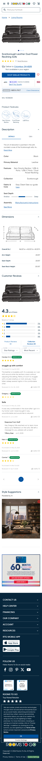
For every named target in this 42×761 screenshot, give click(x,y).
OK (21, 736)
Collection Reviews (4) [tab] (31, 343)
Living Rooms (16, 17)
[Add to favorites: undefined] (38, 75)
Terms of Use (20, 757)
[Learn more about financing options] (21, 583)
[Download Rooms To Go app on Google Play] (11, 649)
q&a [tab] (30, 136)
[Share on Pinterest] (39, 502)
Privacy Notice (8, 757)
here (17, 187)
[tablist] (21, 136)
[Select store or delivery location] (8, 4)
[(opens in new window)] (5, 669)
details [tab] (11, 136)
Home (4, 17)
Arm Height (6, 255)
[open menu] (4, 3)
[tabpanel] (21, 174)
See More (8, 207)
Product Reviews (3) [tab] (10, 343)
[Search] (4, 9)
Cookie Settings (33, 757)
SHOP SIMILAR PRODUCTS (18, 75)
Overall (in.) (6, 249)
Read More (8, 150)
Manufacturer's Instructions (26, 203)
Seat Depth (6, 261)
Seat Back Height (8, 266)
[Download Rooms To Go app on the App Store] (11, 642)
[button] (21, 323)
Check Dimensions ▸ (32, 90)
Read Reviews (22, 61)
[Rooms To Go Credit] (21, 567)
